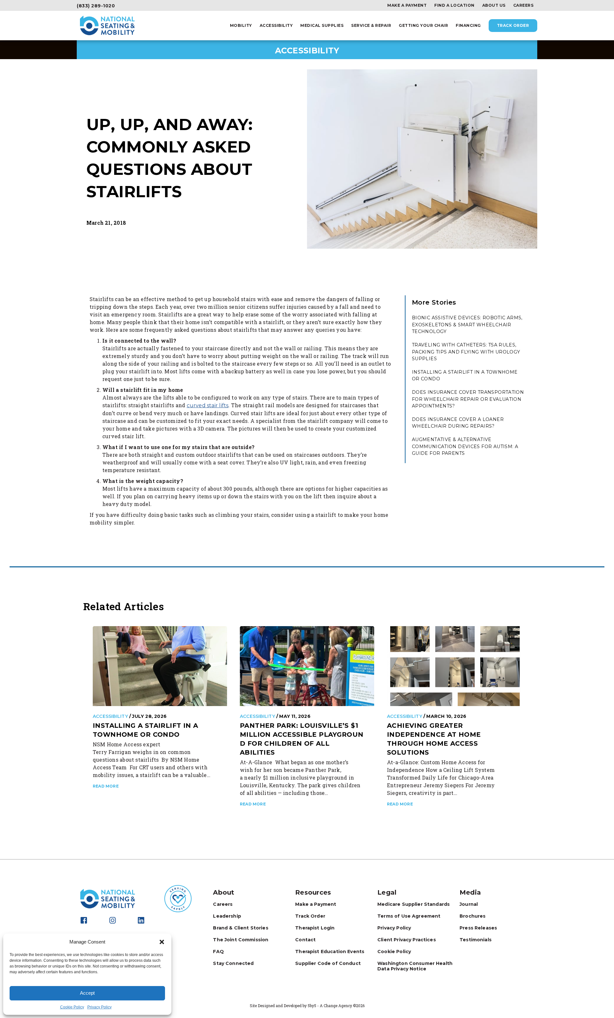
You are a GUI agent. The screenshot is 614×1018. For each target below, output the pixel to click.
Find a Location (454, 5)
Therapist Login (315, 928)
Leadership (227, 916)
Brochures (472, 916)
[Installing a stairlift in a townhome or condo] (160, 666)
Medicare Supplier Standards (413, 904)
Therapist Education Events (329, 951)
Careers (523, 5)
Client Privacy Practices (406, 940)
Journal (469, 904)
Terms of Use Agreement (408, 916)
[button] (162, 942)
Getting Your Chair (423, 25)
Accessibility (276, 25)
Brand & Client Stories (240, 928)
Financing (468, 25)
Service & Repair (371, 25)
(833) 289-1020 (96, 6)
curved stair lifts (208, 405)
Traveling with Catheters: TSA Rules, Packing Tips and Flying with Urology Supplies (466, 351)
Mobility (241, 25)
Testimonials (476, 940)
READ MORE (106, 786)
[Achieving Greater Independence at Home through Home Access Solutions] (454, 666)
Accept (87, 993)
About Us (494, 5)
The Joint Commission (240, 940)
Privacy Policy (99, 1007)
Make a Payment (407, 5)
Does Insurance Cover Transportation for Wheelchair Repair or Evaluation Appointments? (468, 399)
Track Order (513, 25)
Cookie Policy (72, 1007)
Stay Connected (233, 963)
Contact (305, 940)
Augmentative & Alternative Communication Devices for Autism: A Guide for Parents (465, 446)
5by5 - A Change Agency (330, 1005)
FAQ (218, 951)
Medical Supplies (321, 25)
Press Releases (478, 928)
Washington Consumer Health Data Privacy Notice (415, 966)
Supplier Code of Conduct (328, 963)
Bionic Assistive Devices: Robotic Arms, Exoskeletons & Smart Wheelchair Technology (467, 324)
